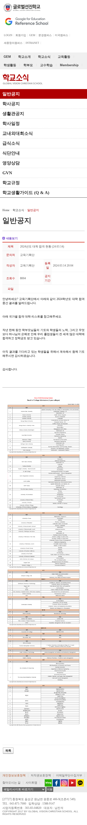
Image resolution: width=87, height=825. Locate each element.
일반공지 (11, 93)
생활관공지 (13, 113)
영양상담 (11, 163)
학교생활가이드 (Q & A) (25, 192)
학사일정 (11, 123)
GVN (7, 172)
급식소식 (11, 143)
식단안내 (11, 153)
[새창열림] (47, 782)
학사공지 (11, 103)
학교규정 (11, 182)
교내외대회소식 (17, 133)
